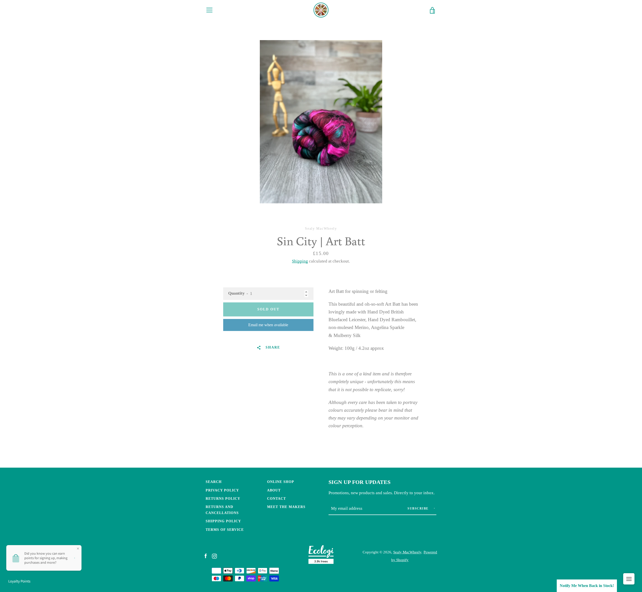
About (274, 490)
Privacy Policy (222, 490)
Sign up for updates (359, 482)
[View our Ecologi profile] (321, 555)
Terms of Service (225, 530)
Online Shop (280, 482)
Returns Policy (223, 498)
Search (214, 482)
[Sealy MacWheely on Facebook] (205, 555)
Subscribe (419, 508)
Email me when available (268, 325)
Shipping (300, 261)
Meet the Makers (286, 507)
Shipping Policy (223, 521)
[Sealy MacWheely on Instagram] (214, 555)
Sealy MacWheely (407, 552)
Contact (276, 498)
